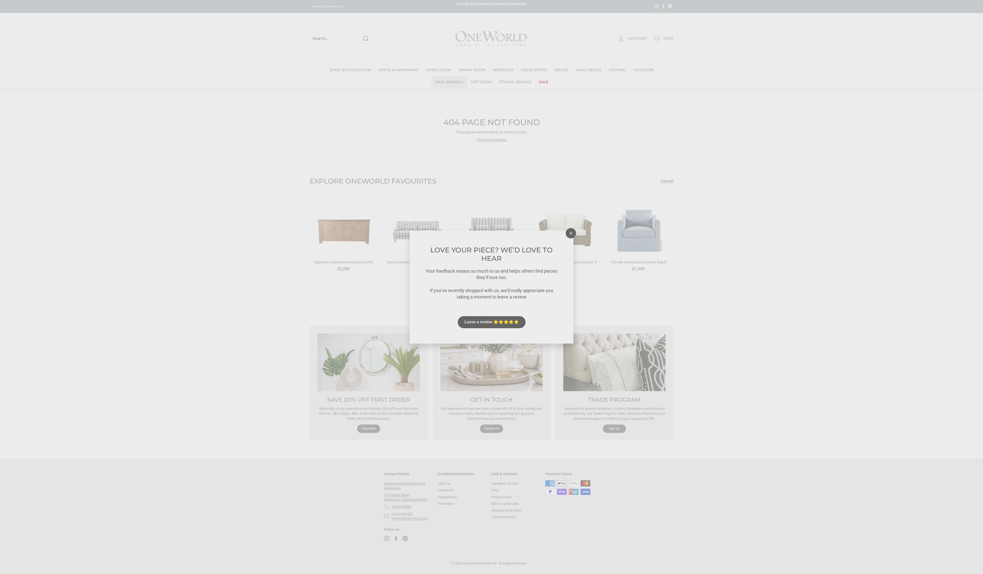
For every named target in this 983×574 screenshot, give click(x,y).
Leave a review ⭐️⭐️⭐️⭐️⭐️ (491, 322)
